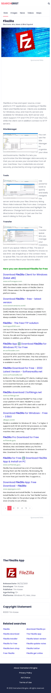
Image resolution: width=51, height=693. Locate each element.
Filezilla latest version (36, 638)
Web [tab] (5, 13)
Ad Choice (25, 677)
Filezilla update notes (36, 643)
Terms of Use (25, 682)
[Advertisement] (25, 78)
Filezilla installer (10, 638)
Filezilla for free (10, 643)
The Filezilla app (33, 634)
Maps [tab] (38, 13)
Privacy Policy (25, 672)
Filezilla (6, 629)
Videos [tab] (31, 13)
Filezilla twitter (33, 648)
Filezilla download (11, 634)
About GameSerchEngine (25, 668)
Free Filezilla (8, 653)
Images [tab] (13, 13)
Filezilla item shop (11, 648)
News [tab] (22, 13)
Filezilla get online (34, 653)
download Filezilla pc (36, 629)
